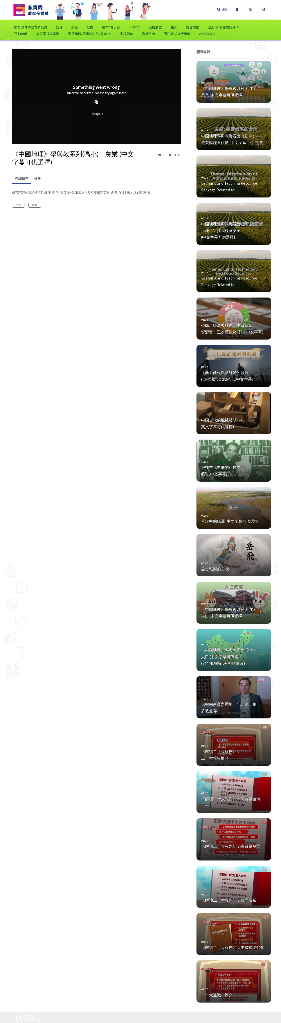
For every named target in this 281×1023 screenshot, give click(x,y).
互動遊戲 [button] (20, 34)
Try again (96, 114)
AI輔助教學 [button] (207, 34)
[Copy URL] (96, 102)
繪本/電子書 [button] (111, 27)
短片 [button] (59, 27)
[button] (222, 9)
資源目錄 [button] (148, 34)
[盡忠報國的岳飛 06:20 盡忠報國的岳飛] (233, 555)
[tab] (21, 178)
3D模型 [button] (134, 27)
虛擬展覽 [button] (155, 27)
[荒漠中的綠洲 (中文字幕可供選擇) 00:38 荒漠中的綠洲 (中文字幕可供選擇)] (233, 507)
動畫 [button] (74, 27)
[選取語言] (251, 9)
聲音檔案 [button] (192, 27)
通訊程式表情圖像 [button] (177, 34)
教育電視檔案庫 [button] (47, 34)
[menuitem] (33, 27)
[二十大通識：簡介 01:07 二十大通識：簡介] (233, 981)
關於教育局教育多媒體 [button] (30, 27)
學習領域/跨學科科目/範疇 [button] (87, 34)
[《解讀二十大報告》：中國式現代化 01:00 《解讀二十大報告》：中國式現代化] (233, 933)
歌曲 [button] (90, 27)
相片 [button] (174, 27)
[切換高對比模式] (263, 9)
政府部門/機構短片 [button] (222, 27)
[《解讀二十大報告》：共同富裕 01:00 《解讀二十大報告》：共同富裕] (233, 886)
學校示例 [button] (126, 34)
